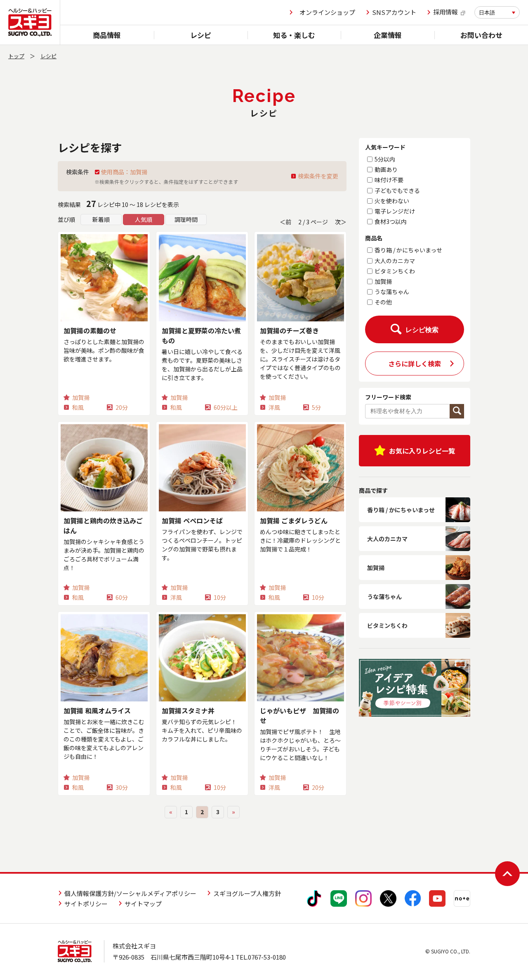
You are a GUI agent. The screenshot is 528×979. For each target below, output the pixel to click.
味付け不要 (389, 180)
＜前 (285, 222)
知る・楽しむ (294, 35)
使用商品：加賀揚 (124, 172)
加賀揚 (383, 281)
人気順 (143, 219)
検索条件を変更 (318, 176)
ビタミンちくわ (395, 271)
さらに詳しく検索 (414, 363)
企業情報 (388, 35)
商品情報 (107, 35)
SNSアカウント (394, 12)
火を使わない (392, 201)
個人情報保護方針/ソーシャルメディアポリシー (130, 893)
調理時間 (186, 219)
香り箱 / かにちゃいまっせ (408, 250)
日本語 (487, 13)
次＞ (340, 222)
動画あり (386, 169)
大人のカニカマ (395, 261)
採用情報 (445, 12)
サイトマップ (143, 904)
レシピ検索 (421, 330)
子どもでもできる (397, 190)
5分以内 (385, 159)
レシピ (200, 35)
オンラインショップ (327, 12)
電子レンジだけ (395, 211)
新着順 (101, 219)
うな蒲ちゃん (392, 292)
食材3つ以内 (391, 221)
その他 (383, 302)
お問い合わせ (481, 35)
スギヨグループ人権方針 (247, 893)
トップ (16, 56)
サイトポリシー (86, 904)
